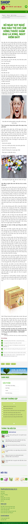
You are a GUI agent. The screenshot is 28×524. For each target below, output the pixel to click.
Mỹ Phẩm (8, 388)
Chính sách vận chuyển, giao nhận (8, 508)
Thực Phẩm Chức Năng (10, 385)
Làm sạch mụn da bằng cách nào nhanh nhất (12, 412)
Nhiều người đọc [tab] (12, 432)
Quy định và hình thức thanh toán (8, 506)
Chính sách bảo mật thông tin (7, 512)
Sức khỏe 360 (3, 519)
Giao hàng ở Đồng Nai (8, 406)
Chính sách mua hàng (5, 499)
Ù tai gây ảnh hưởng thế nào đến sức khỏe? (12, 343)
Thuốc (7, 390)
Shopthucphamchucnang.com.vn (9, 489)
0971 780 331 (18, 7)
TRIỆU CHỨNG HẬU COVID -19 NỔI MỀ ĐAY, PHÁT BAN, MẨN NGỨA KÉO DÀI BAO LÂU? (13, 355)
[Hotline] (3, 7)
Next (14, 423)
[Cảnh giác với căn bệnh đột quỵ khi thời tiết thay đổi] (3, 446)
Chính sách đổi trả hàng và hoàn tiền (8, 511)
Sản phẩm (3, 493)
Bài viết (8, 15)
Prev (14, 403)
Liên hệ (2, 501)
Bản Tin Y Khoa (13, 15)
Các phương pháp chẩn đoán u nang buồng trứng (13, 340)
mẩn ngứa (13, 363)
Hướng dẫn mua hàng (5, 497)
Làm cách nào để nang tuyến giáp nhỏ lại (12, 410)
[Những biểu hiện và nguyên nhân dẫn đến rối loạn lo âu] (3, 461)
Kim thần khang (9, 393)
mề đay (2, 363)
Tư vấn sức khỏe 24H (5, 518)
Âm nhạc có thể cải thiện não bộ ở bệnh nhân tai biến (14, 352)
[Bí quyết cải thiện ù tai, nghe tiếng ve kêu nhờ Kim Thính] (3, 451)
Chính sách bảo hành (5, 509)
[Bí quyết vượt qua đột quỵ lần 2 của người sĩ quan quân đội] (3, 436)
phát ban (8, 363)
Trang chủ (4, 15)
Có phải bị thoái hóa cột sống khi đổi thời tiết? (13, 414)
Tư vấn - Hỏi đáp (4, 494)
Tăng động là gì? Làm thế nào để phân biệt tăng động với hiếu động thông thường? (15, 440)
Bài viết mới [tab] (4, 432)
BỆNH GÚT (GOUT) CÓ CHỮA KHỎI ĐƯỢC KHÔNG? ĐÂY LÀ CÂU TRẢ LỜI (14, 456)
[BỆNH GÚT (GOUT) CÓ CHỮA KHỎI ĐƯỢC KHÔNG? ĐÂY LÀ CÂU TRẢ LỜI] (3, 456)
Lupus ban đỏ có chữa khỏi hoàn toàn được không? (14, 408)
